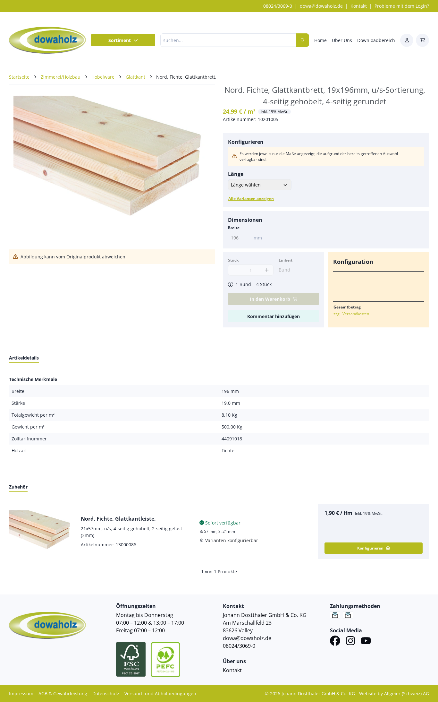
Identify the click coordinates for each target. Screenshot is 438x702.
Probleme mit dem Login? (402, 6)
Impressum (21, 693)
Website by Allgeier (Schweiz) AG (394, 693)
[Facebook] (335, 642)
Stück (233, 260)
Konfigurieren (370, 548)
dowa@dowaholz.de (321, 6)
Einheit (285, 260)
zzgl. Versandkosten (351, 313)
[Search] (302, 40)
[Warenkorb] (422, 40)
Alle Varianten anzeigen (251, 198)
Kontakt (358, 6)
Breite (234, 227)
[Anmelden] (406, 40)
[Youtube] (366, 642)
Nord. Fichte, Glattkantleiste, (118, 518)
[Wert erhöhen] (267, 270)
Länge (235, 174)
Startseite (19, 77)
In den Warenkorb (270, 299)
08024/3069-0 (277, 6)
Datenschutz (105, 693)
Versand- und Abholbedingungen (160, 693)
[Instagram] (350, 642)
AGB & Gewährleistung (62, 693)
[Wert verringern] (234, 270)
